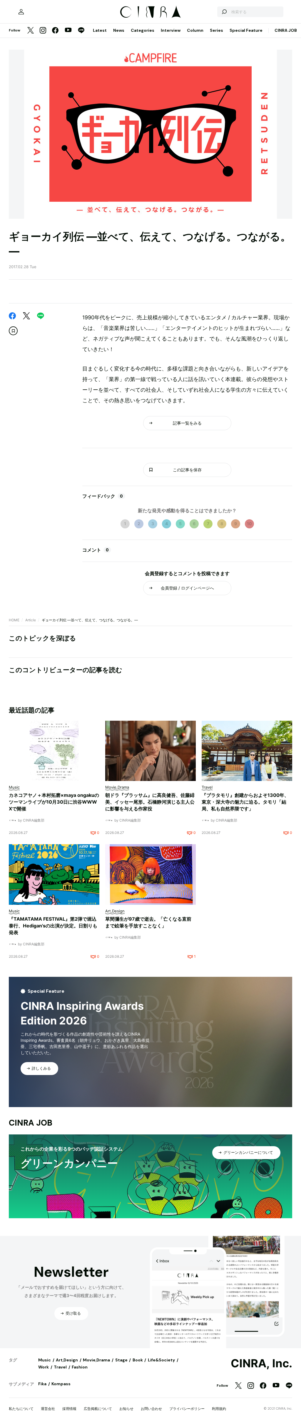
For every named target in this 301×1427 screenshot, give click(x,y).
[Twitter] (30, 30)
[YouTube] (68, 30)
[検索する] (224, 11)
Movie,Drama (96, 1360)
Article (30, 620)
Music (44, 1360)
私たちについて (21, 1408)
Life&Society (161, 1360)
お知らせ (126, 1408)
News (118, 30)
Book (138, 1360)
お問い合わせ (151, 1408)
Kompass (61, 1384)
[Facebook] (55, 30)
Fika (42, 1384)
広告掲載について (98, 1408)
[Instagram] (43, 30)
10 (249, 523)
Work (43, 1367)
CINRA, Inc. (261, 1363)
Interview (170, 30)
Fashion (80, 1367)
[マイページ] (21, 11)
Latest (100, 30)
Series (216, 30)
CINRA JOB (286, 30)
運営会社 (48, 1408)
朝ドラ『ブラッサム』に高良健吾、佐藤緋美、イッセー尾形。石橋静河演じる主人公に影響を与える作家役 (150, 802)
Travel (60, 1367)
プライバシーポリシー (187, 1408)
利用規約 (219, 1408)
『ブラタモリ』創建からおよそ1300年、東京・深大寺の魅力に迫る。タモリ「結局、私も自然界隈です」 (245, 802)
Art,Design (67, 1360)
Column (195, 30)
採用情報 (69, 1408)
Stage (121, 1360)
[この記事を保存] (13, 330)
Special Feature (246, 30)
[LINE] (81, 30)
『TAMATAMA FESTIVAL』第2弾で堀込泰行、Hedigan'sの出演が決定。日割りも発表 (53, 925)
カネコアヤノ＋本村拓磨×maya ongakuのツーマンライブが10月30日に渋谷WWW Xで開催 (54, 802)
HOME (14, 620)
